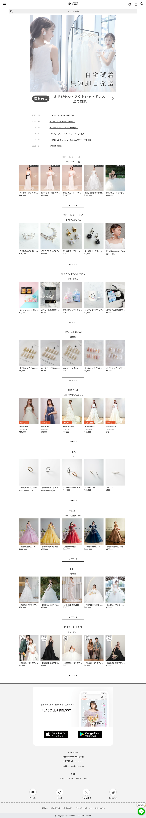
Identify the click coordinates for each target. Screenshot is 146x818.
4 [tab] (74, 109)
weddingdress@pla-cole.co (73, 766)
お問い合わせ (100, 808)
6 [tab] (78, 109)
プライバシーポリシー (83, 808)
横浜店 (62, 779)
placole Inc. (70, 815)
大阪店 (86, 779)
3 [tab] (72, 109)
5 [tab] (76, 109)
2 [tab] (70, 109)
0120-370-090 (73, 761)
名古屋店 (70, 779)
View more (73, 205)
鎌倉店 (78, 779)
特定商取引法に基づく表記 (61, 808)
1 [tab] (68, 109)
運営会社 (44, 808)
